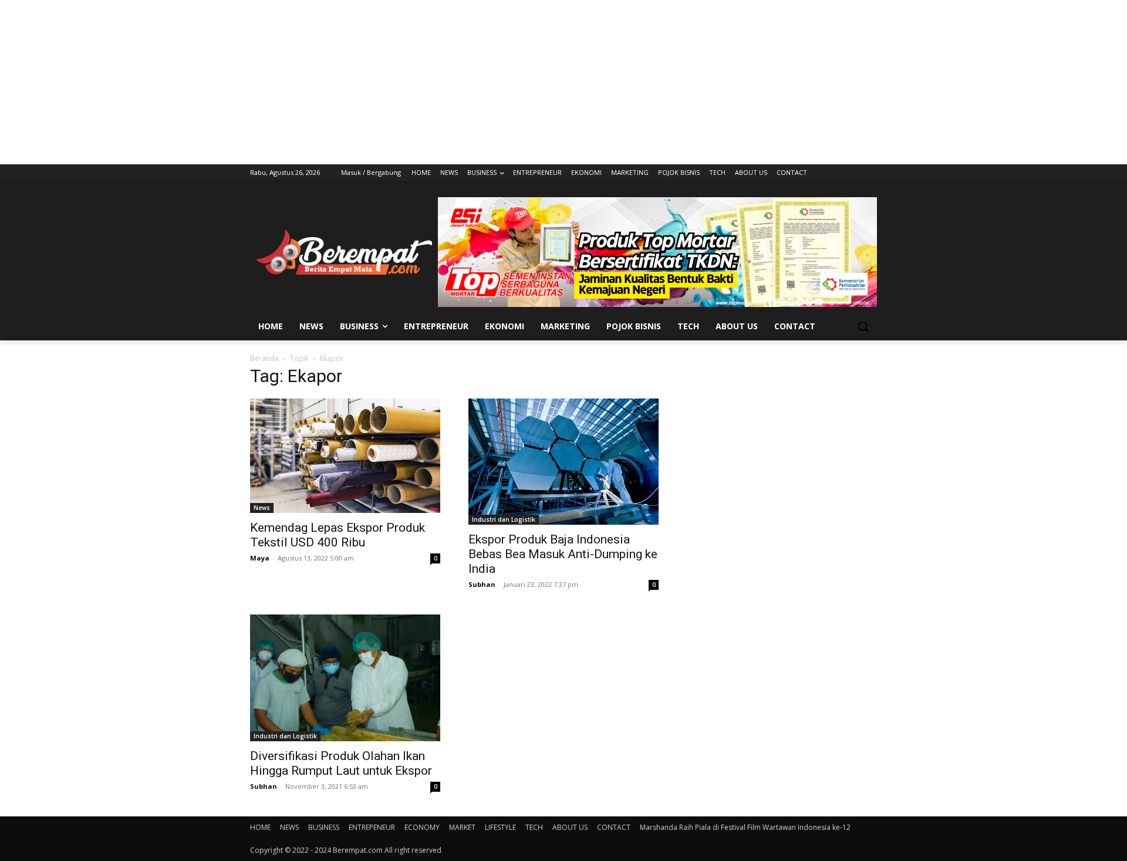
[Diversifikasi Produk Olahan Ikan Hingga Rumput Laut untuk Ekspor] (345, 677)
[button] (863, 326)
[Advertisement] (563, 82)
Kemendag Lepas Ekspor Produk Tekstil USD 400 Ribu (337, 535)
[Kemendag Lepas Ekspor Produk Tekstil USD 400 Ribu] (345, 456)
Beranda (264, 358)
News (262, 508)
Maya (259, 557)
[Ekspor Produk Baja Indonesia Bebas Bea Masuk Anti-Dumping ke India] (563, 462)
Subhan (481, 584)
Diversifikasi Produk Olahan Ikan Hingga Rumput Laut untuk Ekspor (341, 763)
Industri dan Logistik (503, 519)
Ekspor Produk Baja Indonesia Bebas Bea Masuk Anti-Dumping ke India (562, 554)
